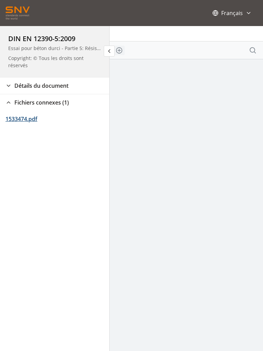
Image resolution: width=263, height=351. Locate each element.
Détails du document (41, 85)
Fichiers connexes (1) (41, 102)
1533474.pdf (21, 119)
